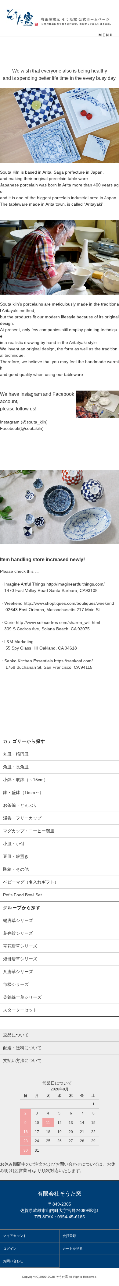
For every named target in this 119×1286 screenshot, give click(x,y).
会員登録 (69, 1236)
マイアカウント (15, 1236)
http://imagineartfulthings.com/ (75, 584)
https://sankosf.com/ (73, 660)
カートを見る (73, 1248)
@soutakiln (31, 428)
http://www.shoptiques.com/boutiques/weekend (69, 603)
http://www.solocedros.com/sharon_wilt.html (58, 622)
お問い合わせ (13, 1261)
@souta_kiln (34, 422)
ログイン (9, 1248)
